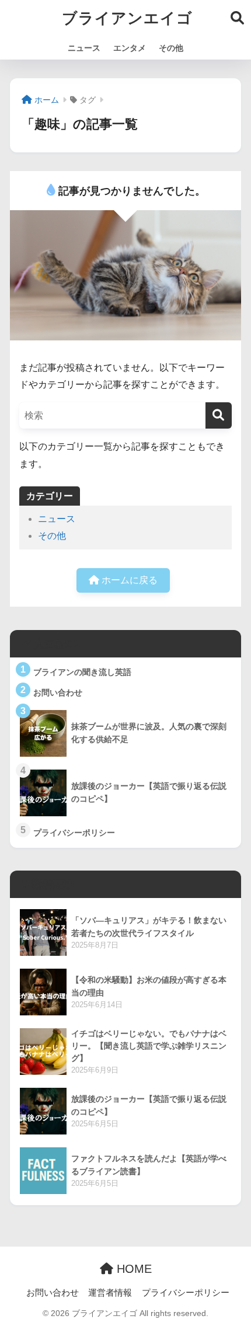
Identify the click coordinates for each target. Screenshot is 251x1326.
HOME (132, 1268)
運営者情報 (110, 1292)
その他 (171, 48)
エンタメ (129, 48)
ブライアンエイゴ (127, 18)
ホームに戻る (128, 580)
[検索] (218, 415)
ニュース (84, 48)
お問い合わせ (52, 1292)
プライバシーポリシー (185, 1292)
